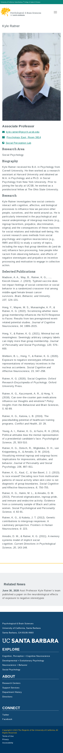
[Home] (21, 9)
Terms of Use (8, 736)
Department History (12, 692)
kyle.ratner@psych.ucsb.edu (22, 132)
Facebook (7, 719)
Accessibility (7, 743)
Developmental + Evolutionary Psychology (23, 661)
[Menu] (55, 12)
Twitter (5, 715)
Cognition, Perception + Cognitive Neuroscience (26, 656)
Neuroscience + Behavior (14, 665)
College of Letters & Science (32, 2)
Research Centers (11, 683)
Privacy (5, 739)
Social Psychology (11, 670)
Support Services (10, 688)
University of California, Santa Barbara (12, 2)
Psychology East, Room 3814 (24, 137)
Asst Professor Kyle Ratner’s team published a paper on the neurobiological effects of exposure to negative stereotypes (31, 594)
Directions (7, 697)
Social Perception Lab (18, 143)
